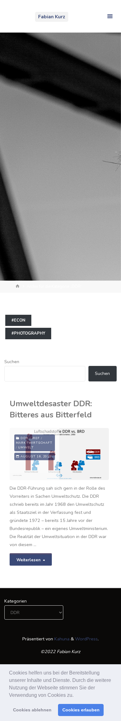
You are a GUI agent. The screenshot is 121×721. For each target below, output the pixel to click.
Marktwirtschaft (34, 443)
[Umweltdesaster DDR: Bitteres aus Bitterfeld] (84, 454)
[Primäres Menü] (110, 16)
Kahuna (61, 639)
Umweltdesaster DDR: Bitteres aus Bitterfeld (51, 409)
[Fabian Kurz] (17, 16)
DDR (24, 438)
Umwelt (26, 447)
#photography (28, 333)
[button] (76, 696)
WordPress (86, 639)
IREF (36, 438)
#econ (18, 320)
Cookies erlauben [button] (81, 709)
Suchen (11, 361)
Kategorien (15, 601)
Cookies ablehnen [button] (32, 709)
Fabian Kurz (51, 16)
